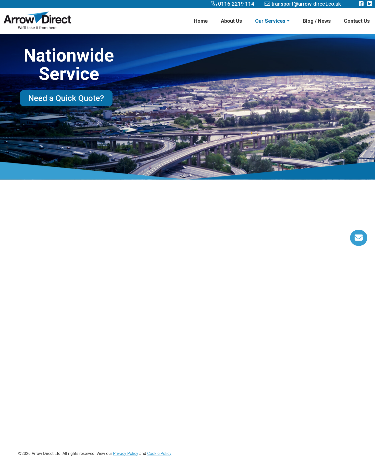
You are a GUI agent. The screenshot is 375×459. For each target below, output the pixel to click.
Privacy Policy (125, 453)
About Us (231, 21)
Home (201, 21)
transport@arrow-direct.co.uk (98, 326)
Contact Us (357, 21)
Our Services (270, 21)
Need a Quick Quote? (66, 98)
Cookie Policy (159, 453)
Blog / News (317, 21)
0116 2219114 (98, 311)
